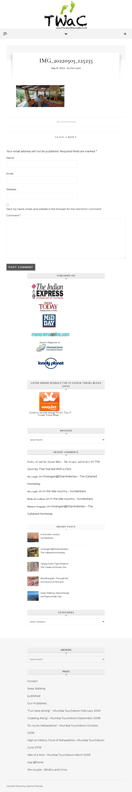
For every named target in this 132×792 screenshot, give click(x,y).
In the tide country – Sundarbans (64, 491)
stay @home (35, 762)
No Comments (66, 121)
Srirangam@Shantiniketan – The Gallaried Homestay (55, 551)
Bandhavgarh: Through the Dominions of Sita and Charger (54, 580)
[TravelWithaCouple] (66, 15)
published (33, 696)
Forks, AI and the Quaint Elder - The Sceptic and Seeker (58, 461)
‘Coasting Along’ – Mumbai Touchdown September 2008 (63, 718)
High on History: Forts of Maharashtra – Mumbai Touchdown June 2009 (65, 744)
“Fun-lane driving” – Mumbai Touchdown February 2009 (63, 710)
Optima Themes (34, 786)
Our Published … (38, 703)
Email (9, 173)
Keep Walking (36, 688)
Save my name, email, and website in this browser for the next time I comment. (54, 209)
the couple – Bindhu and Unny (47, 769)
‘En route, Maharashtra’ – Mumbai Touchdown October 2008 (62, 729)
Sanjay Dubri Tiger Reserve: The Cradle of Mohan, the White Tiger (55, 565)
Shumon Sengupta (37, 506)
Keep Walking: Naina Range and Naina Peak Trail (55, 595)
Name (10, 157)
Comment (13, 215)
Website (11, 189)
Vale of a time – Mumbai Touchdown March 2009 (58, 754)
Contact (32, 681)
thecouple (75, 68)
